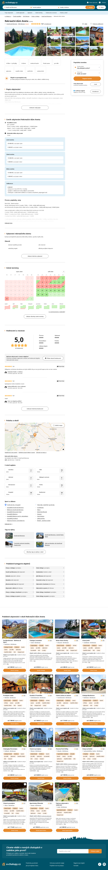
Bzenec (33, 805)
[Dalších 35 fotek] (93, 628)
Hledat (91, 7)
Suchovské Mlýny (88, 751)
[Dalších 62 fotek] (14, 684)
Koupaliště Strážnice (12, 518)
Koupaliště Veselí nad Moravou (15, 507)
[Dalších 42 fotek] (41, 628)
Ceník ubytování (20, 12)
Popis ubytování (9, 12)
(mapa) (27, 24)
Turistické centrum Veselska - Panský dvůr (22, 544)
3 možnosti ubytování (46, 816)
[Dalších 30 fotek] (41, 684)
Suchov (94, 751)
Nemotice (7, 697)
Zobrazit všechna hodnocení (35, 409)
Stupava (39, 514)
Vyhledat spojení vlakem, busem (27, 452)
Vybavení (30, 12)
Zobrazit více (8, 223)
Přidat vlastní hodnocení (54, 358)
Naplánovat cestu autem (11, 452)
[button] (34, 435)
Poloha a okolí (63, 12)
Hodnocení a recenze (51, 12)
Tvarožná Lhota (61, 697)
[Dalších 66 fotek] (14, 737)
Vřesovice (59, 642)
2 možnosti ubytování (46, 653)
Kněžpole (7, 751)
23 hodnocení (47, 24)
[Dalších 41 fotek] (41, 791)
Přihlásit (104, 2)
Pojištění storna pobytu (57, 865)
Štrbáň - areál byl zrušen (43, 520)
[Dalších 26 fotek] (67, 737)
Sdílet (85, 24)
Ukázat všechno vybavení (35, 256)
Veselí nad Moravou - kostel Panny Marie (54, 535)
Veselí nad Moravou (47, 16)
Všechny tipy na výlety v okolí (34, 552)
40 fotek (42, 53)
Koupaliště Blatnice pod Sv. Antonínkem (17, 516)
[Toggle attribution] (63, 449)
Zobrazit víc (8, 524)
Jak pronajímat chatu (32, 865)
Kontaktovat (95, 91)
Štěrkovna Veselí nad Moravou (15, 510)
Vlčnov (6, 805)
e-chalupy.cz (8, 16)
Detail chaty (67, 670)
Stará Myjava (40, 516)
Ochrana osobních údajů (57, 863)
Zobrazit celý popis (34, 107)
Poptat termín (87, 78)
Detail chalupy (15, 670)
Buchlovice (7, 644)
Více (8, 664)
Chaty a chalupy (35, 16)
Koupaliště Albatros (12, 514)
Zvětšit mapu (58, 425)
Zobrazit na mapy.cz (41, 452)
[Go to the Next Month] (63, 271)
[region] (35, 437)
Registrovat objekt (79, 863)
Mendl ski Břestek (42, 512)
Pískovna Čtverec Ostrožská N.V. (16, 520)
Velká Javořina (41, 518)
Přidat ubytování (93, 2)
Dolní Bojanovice (35, 697)
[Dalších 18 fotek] (67, 791)
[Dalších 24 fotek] (41, 737)
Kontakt (76, 865)
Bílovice (33, 751)
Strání (32, 642)
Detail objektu (15, 724)
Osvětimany (40, 507)
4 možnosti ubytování (72, 764)
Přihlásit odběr (95, 851)
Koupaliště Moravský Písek (14, 512)
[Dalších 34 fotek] (93, 737)
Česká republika (17, 16)
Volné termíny (38, 12)
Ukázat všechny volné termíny (35, 316)
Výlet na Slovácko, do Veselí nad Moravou (53, 544)
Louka (58, 807)
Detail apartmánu (41, 830)
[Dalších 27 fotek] (14, 628)
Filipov (39, 510)
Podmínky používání (32, 863)
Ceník (95, 84)
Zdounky (59, 751)
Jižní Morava (26, 16)
